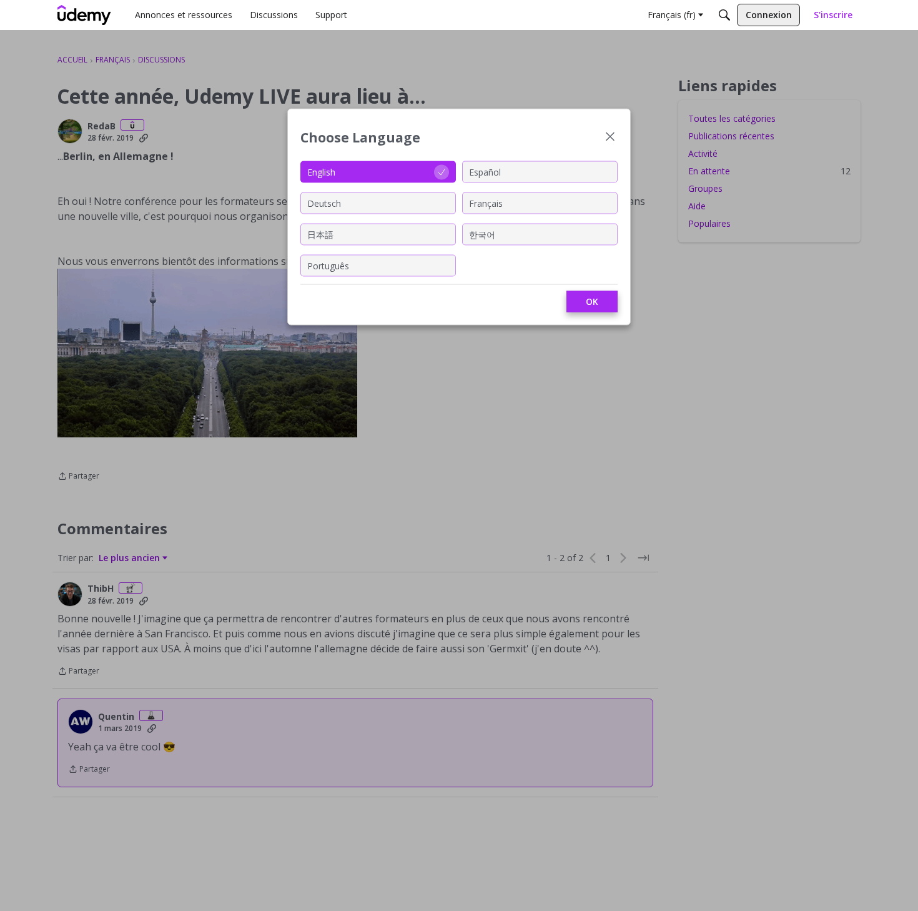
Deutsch (324, 203)
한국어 (482, 234)
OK (592, 301)
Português (328, 265)
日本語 (320, 234)
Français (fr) (672, 15)
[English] (84, 15)
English (321, 171)
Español (485, 171)
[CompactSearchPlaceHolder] (724, 15)
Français (486, 203)
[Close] (610, 137)
